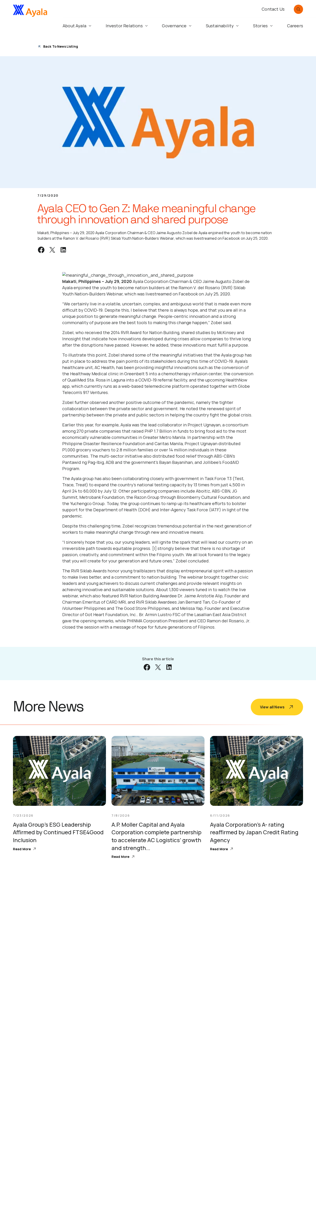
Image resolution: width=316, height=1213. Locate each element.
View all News (272, 707)
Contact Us (273, 9)
